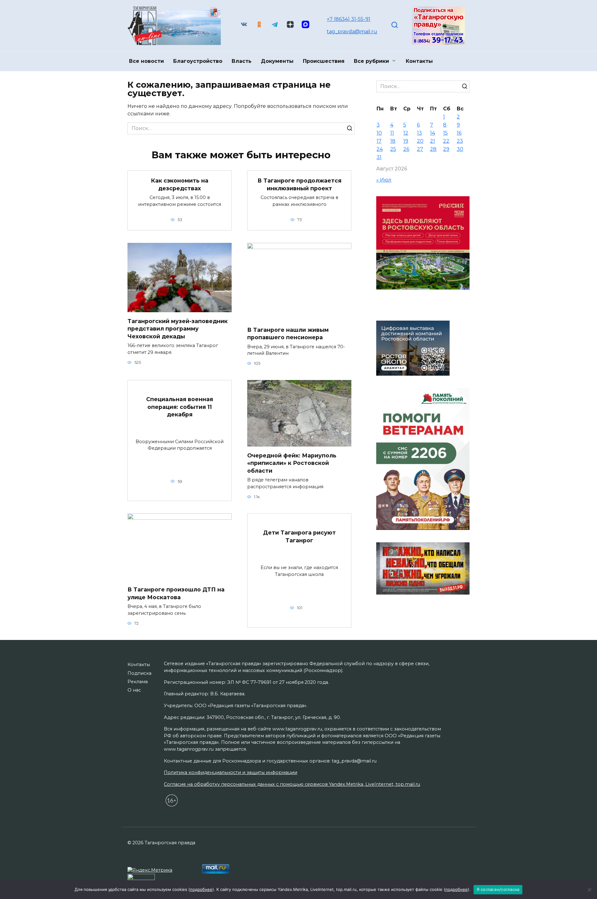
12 (405, 133)
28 (433, 149)
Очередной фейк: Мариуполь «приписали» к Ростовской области (291, 463)
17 (379, 141)
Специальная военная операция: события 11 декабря (179, 407)
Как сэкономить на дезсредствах (179, 184)
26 (406, 149)
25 (393, 149)
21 (432, 141)
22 (446, 141)
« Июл (383, 180)
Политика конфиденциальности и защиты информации (230, 772)
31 (379, 157)
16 (459, 133)
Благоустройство (197, 61)
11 (392, 133)
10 (379, 133)
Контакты (419, 61)
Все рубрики (371, 61)
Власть (242, 61)
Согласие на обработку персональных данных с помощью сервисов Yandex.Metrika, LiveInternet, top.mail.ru (292, 784)
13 (419, 133)
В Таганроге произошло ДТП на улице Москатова (175, 593)
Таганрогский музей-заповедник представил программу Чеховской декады (177, 328)
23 (460, 141)
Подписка (139, 673)
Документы (277, 61)
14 (432, 133)
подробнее (201, 889)
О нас (134, 690)
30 (460, 149)
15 (445, 133)
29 (446, 149)
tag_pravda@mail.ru (352, 32)
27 (420, 149)
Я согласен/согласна (498, 889)
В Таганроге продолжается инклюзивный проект (299, 184)
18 (393, 141)
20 (420, 141)
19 (405, 141)
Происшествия (324, 61)
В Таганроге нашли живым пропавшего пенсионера (288, 333)
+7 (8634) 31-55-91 (348, 19)
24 (380, 149)
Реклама (137, 681)
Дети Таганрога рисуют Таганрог (299, 536)
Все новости (146, 61)
